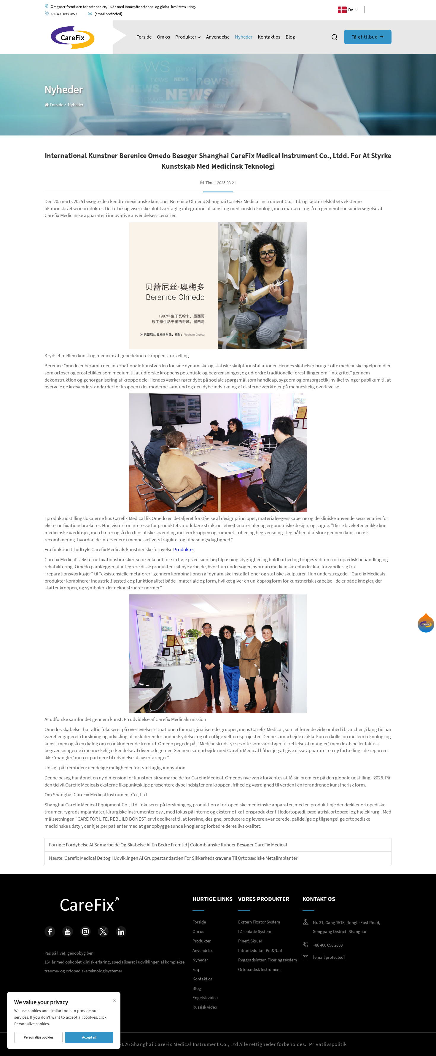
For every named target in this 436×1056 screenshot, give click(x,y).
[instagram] (85, 931)
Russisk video (204, 1007)
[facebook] (380, 9)
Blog (290, 37)
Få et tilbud (365, 37)
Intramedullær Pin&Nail (260, 950)
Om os (163, 37)
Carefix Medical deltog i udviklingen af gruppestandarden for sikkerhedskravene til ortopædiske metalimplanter (180, 858)
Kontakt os (269, 37)
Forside (144, 37)
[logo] (72, 36)
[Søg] (334, 37)
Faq (195, 969)
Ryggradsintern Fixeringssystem (267, 960)
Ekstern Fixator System (259, 922)
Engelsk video (205, 997)
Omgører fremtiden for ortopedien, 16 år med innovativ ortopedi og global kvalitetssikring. (123, 6)
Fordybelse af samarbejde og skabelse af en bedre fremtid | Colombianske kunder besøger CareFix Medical (176, 844)
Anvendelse (218, 37)
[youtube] (371, 9)
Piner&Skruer (250, 941)
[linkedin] (389, 9)
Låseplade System (254, 931)
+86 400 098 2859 (64, 13)
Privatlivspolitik (328, 1044)
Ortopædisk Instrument (259, 969)
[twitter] (103, 931)
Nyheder (243, 37)
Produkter (186, 37)
